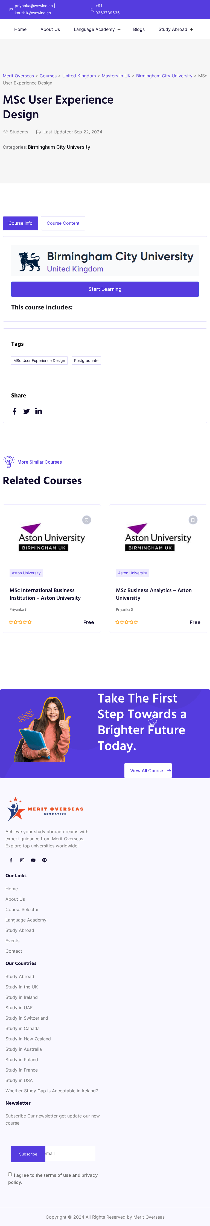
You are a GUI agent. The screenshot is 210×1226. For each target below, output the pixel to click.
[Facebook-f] (11, 860)
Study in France (21, 1070)
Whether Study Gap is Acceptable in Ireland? (51, 1090)
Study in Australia (23, 1049)
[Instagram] (22, 860)
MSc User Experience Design (39, 360)
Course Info (20, 223)
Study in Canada (22, 1028)
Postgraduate (86, 360)
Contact (13, 951)
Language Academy (94, 29)
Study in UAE (19, 1007)
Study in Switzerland (26, 1018)
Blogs (139, 29)
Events (12, 940)
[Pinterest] (44, 860)
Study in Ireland (21, 997)
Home (20, 29)
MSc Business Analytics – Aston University (154, 594)
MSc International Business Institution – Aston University (45, 594)
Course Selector (22, 909)
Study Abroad (173, 29)
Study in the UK (21, 987)
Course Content (63, 223)
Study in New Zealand (28, 1038)
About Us (50, 29)
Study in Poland (21, 1059)
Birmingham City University (59, 147)
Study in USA (19, 1080)
